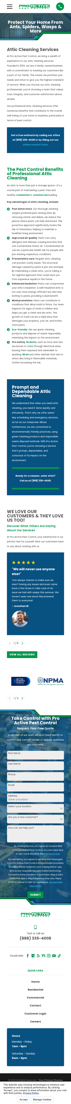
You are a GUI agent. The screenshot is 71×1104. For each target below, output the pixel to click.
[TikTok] (59, 956)
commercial (40, 195)
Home (35, 981)
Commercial (35, 997)
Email (11, 785)
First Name (14, 753)
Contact (35, 1005)
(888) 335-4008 (35, 938)
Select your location (19, 806)
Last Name (14, 763)
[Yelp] (38, 956)
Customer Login (35, 1013)
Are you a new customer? (23, 817)
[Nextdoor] (43, 956)
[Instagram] (49, 956)
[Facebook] (28, 956)
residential (23, 195)
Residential (35, 989)
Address (12, 795)
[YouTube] (54, 956)
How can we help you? (21, 827)
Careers (35, 1021)
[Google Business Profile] (33, 956)
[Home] (34, 6)
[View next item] (22, 643)
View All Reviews (22, 654)
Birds (25, 354)
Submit (35, 894)
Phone (12, 774)
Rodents (31, 342)
